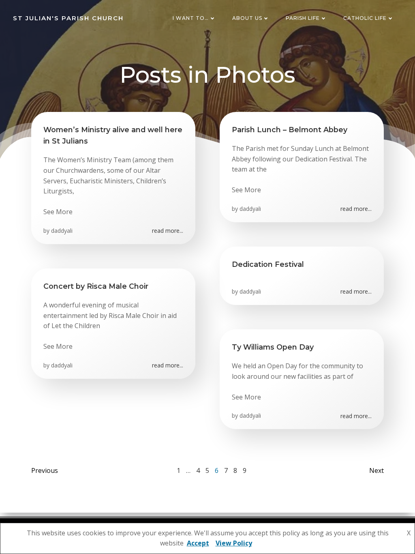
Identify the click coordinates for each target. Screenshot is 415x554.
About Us (247, 18)
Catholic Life (365, 18)
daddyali (62, 230)
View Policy (234, 543)
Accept (198, 543)
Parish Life (303, 18)
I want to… (191, 18)
